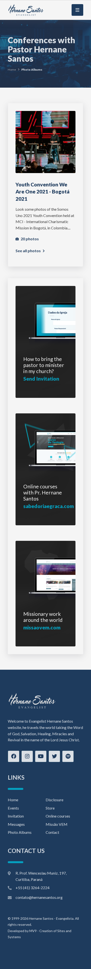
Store (50, 808)
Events (13, 808)
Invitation (16, 816)
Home (12, 69)
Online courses (58, 816)
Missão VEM (56, 824)
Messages (16, 824)
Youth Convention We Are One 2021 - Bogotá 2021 (42, 191)
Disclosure (54, 799)
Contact (52, 832)
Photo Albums (20, 832)
